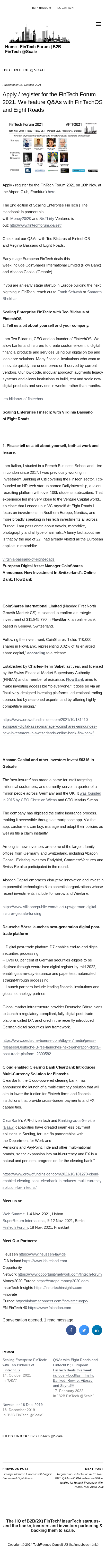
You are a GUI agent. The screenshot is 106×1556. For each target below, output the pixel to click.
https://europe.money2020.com (63, 1281)
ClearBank (11, 1120)
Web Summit (13, 1214)
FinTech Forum (15, 1227)
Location (65, 7)
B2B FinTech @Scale (25, 70)
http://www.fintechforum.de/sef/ (35, 225)
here (51, 192)
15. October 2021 (30, 84)
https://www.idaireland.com (44, 1261)
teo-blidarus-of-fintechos (23, 399)
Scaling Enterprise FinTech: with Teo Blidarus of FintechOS (25, 1365)
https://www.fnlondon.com (49, 1307)
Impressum (41, 7)
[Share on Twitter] (84, 1333)
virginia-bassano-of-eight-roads (29, 559)
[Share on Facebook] (71, 1333)
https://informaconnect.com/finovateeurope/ (52, 1301)
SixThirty (46, 218)
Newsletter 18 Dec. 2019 (23, 1405)
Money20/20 (20, 218)
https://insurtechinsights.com (58, 1287)
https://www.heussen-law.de (42, 1254)
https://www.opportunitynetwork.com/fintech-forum (60, 1274)
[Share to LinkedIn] (97, 1333)
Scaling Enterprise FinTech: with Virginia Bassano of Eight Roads (27, 1473)
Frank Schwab (69, 292)
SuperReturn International (24, 1220)
